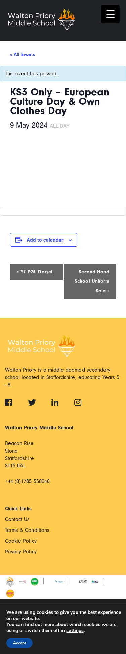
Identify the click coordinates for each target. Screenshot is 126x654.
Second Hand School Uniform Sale (92, 281)
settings (74, 631)
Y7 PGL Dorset (34, 272)
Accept (19, 643)
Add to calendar (45, 239)
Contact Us (17, 519)
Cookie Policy (21, 541)
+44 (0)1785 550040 (27, 481)
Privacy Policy (21, 552)
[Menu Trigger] (110, 14)
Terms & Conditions (27, 530)
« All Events (22, 54)
